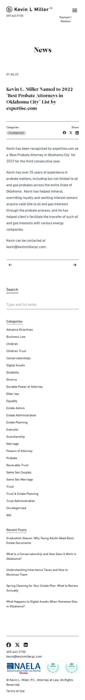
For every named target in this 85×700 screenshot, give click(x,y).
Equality (11, 401)
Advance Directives (19, 329)
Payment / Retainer (66, 19)
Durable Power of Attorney (24, 387)
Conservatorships (18, 358)
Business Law (16, 337)
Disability (12, 372)
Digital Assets (15, 365)
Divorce (11, 379)
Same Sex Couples (18, 472)
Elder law (12, 394)
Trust (10, 486)
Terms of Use (15, 691)
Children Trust (16, 351)
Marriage (12, 444)
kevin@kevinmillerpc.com (24, 656)
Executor (12, 429)
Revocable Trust (17, 465)
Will (8, 515)
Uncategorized (16, 133)
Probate (11, 458)
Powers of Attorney (19, 451)
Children (12, 344)
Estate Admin (15, 408)
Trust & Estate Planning (22, 494)
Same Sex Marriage (19, 479)
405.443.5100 (14, 15)
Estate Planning (16, 422)
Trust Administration (20, 501)
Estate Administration (21, 415)
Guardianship (15, 437)
